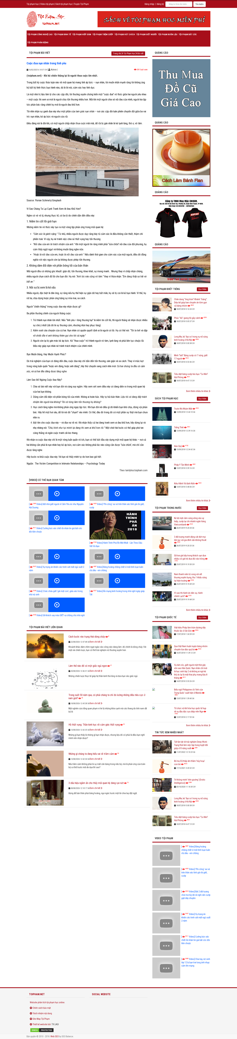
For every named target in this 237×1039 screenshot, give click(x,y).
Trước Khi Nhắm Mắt (183, 408)
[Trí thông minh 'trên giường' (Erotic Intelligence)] (162, 785)
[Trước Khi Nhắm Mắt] (162, 414)
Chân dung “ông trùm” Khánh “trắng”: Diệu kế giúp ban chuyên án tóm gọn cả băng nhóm (190, 302)
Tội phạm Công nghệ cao (39, 34)
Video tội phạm (47, 4)
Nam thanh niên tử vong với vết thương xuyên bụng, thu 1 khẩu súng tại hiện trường (190, 577)
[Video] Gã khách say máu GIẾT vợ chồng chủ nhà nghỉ (57, 615)
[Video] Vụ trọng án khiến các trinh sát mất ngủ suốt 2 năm (195, 917)
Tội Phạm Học (129, 53)
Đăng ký (160, 4)
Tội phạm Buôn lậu (167, 34)
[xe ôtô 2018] (181, 266)
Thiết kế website (40, 1024)
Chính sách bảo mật (42, 1008)
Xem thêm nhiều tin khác (197, 391)
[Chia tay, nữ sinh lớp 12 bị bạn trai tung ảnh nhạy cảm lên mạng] (166, 967)
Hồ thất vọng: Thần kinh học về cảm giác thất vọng (94, 724)
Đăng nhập (149, 4)
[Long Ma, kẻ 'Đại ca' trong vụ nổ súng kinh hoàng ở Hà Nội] (162, 342)
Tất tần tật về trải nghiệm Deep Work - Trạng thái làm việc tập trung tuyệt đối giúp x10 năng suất (191, 745)
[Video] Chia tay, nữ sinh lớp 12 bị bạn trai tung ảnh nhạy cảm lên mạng (195, 962)
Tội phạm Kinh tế (62, 34)
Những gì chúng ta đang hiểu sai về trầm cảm (91, 753)
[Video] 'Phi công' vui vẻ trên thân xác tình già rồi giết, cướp (195, 872)
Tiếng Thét (179, 427)
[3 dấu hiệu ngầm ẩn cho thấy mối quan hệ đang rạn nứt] (45, 793)
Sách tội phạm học (63, 4)
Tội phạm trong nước (168, 507)
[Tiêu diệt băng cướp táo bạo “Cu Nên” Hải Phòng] (162, 379)
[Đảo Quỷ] (162, 451)
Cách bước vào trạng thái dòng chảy (87, 636)
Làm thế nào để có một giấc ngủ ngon (88, 665)
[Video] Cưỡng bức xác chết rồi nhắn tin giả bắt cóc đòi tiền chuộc (195, 940)
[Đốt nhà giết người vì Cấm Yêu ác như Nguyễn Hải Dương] (57, 493)
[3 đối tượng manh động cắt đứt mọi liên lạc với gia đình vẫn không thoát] (162, 542)
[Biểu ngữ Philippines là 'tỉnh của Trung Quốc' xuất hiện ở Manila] (162, 695)
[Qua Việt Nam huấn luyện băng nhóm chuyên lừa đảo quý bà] (162, 651)
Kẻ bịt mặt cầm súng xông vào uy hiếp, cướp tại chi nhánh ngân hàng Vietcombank (190, 521)
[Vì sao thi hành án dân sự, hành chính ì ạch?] (162, 598)
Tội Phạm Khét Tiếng (167, 289)
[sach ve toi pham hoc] (154, 19)
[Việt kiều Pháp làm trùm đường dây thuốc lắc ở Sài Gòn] (162, 633)
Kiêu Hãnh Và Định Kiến (184, 483)
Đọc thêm (202, 289)
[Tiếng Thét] (162, 432)
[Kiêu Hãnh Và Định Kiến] (162, 489)
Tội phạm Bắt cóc (188, 34)
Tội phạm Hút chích (124, 34)
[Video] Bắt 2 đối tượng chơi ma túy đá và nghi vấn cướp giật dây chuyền (195, 894)
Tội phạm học (33, 4)
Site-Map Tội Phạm (41, 1019)
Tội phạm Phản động (37, 42)
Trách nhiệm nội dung (42, 1013)
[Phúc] (162, 323)
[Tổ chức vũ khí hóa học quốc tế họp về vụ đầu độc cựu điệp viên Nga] (162, 713)
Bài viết (140, 53)
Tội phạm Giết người (146, 34)
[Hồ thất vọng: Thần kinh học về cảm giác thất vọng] (45, 734)
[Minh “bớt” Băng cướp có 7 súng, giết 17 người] (162, 360)
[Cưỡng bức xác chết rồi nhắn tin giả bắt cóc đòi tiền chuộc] (57, 518)
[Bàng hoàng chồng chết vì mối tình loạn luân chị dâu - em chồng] (117, 556)
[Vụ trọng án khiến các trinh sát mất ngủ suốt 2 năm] (57, 556)
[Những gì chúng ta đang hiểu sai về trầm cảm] (45, 763)
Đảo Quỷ (178, 446)
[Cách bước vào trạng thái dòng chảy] (45, 646)
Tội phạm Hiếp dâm (81, 34)
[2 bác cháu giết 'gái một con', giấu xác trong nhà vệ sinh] (57, 580)
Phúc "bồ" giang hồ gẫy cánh (187, 318)
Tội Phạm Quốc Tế (165, 617)
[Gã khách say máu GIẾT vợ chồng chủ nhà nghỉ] (57, 605)
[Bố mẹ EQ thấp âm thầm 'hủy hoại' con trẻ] (162, 766)
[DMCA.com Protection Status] (55, 1030)
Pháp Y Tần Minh (181, 464)
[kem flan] (181, 157)
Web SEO (54, 1036)
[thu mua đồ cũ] (181, 88)
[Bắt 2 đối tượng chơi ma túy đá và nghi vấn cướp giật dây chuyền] (166, 900)
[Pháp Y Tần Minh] (162, 470)
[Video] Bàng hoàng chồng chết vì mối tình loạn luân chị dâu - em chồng (195, 849)
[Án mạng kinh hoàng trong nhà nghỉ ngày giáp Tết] (117, 580)
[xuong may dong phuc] (181, 218)
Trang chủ (117, 53)
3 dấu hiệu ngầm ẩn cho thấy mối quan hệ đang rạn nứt (96, 783)
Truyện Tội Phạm (81, 4)
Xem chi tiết (95, 641)
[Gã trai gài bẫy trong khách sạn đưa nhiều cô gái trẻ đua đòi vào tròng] (162, 561)
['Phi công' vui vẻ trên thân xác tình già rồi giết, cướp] (117, 493)
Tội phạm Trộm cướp (102, 34)
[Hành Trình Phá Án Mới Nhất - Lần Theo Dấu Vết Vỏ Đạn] (117, 525)
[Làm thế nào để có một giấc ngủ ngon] (45, 675)
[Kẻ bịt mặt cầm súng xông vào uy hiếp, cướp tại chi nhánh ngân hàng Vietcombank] (162, 523)
